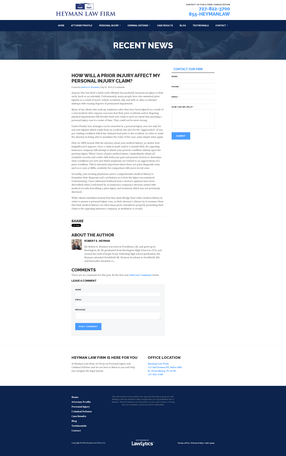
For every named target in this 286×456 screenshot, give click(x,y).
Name (78, 290)
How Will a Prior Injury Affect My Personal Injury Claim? (116, 78)
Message (80, 310)
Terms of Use (184, 443)
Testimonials (201, 25)
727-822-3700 (214, 8)
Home (61, 25)
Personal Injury (109, 25)
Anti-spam (209, 443)
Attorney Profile (81, 25)
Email (78, 300)
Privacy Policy (197, 443)
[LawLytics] (143, 443)
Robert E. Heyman (90, 87)
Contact (220, 25)
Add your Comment (140, 275)
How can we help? (183, 107)
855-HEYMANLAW (209, 14)
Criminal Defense (138, 25)
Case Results (165, 25)
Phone (176, 87)
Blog (183, 25)
